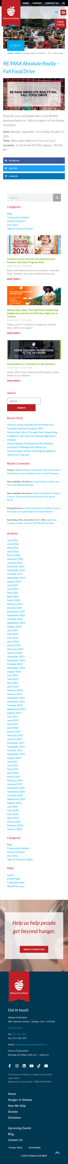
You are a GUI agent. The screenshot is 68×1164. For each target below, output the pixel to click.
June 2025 (13, 588)
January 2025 (14, 607)
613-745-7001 (19, 1034)
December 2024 (16, 611)
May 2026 (12, 547)
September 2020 (16, 799)
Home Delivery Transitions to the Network (31, 363)
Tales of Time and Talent (20, 228)
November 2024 (16, 615)
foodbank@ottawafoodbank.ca (31, 1044)
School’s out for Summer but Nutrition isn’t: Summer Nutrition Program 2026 (31, 260)
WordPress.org (15, 886)
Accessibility (35, 1147)
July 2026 (12, 540)
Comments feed (15, 882)
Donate (37, 3)
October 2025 (14, 573)
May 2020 (12, 814)
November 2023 (16, 660)
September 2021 (16, 753)
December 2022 (16, 697)
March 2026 (13, 555)
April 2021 (13, 772)
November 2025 (16, 570)
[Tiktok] (38, 1066)
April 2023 (13, 686)
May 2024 (12, 637)
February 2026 (15, 558)
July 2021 (12, 761)
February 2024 (15, 648)
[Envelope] (46, 1066)
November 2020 (16, 791)
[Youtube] (31, 1066)
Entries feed (13, 878)
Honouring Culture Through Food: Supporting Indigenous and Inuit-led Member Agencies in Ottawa (32, 313)
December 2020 (16, 787)
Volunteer (14, 1117)
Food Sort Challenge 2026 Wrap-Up (26, 447)
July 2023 (12, 675)
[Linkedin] (24, 1066)
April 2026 (13, 551)
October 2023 (14, 663)
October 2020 (14, 795)
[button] (56, 12)
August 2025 (14, 581)
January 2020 (14, 829)
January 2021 (14, 784)
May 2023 (12, 682)
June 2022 (13, 720)
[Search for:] (24, 401)
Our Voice (12, 224)
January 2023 (14, 693)
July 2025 (12, 585)
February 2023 (15, 690)
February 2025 (15, 603)
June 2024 (13, 633)
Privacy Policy (15, 1147)
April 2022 (13, 727)
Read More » (14, 279)
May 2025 (12, 592)
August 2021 (14, 757)
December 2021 (16, 742)
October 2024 (14, 618)
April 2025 (13, 596)
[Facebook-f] (9, 1066)
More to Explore (16, 221)
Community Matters (18, 217)
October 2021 (14, 750)
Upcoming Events (19, 1128)
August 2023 (14, 671)
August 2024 (14, 626)
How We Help (17, 1105)
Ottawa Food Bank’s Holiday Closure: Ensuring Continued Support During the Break (33, 496)
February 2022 (15, 735)
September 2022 (16, 708)
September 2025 (16, 577)
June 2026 (13, 543)
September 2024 (16, 622)
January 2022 (14, 738)
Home (10, 53)
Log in (10, 874)
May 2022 (12, 723)
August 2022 (14, 712)
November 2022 (16, 701)
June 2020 (13, 810)
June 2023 (13, 678)
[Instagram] (17, 1066)
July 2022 (12, 716)
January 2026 (14, 562)
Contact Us (51, 3)
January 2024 (14, 652)
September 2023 (16, 667)
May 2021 (12, 769)
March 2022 (13, 731)
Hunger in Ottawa (20, 1100)
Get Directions (15, 1027)
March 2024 (13, 645)
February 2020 (15, 825)
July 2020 (12, 806)
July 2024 (12, 630)
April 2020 (13, 817)
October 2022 (14, 705)
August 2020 (14, 802)
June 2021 (13, 765)
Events (18, 53)
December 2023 (16, 656)
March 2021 (13, 776)
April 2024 (13, 641)
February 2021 (15, 780)
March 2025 (13, 600)
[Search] (57, 198)
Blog (9, 213)
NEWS (26, 3)
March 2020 (13, 821)
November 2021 (16, 746)
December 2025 (16, 566)
